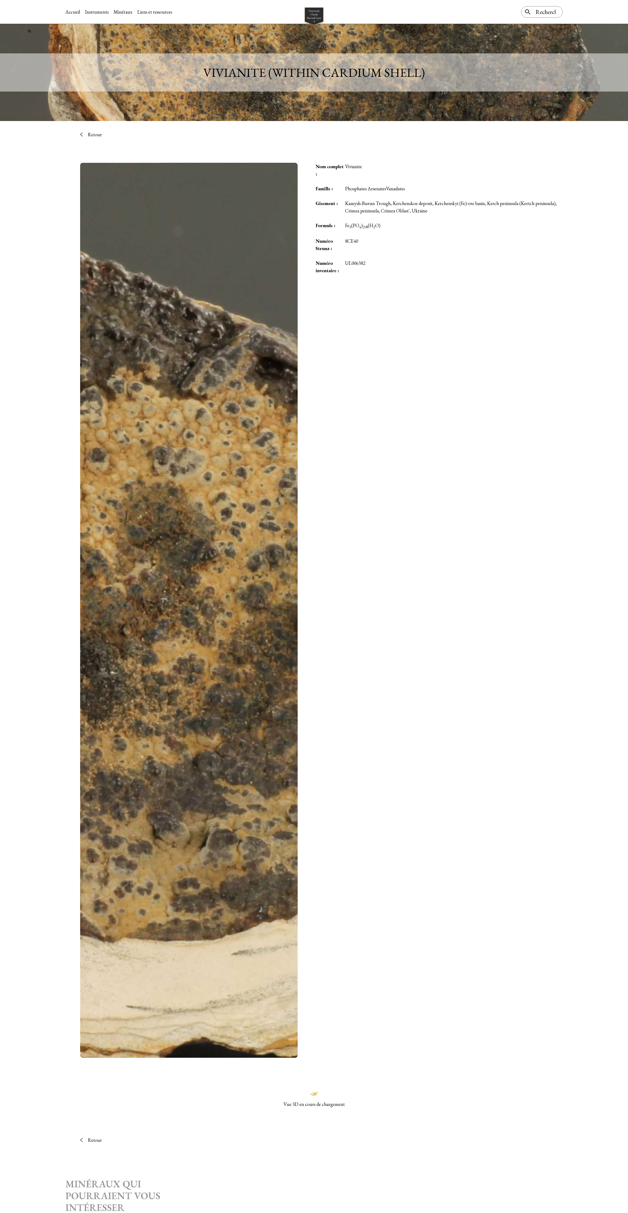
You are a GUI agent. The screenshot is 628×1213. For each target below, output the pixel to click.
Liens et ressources (154, 12)
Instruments (97, 12)
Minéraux (122, 12)
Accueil (72, 12)
